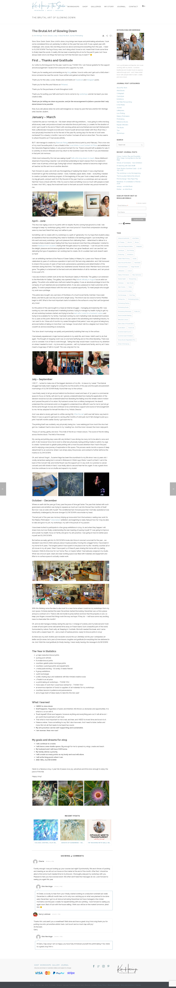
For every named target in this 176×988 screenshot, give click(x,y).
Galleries (96, 7)
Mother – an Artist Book (124, 189)
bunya (137, 242)
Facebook (79, 80)
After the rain (79, 414)
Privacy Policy (102, 985)
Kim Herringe (38, 35)
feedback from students (47, 246)
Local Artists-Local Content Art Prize (83, 145)
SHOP (36, 965)
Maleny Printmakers (123, 116)
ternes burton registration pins (126, 340)
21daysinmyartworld (123, 238)
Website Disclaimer (114, 985)
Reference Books (122, 122)
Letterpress (120, 110)
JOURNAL (65, 965)
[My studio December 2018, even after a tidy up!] (70, 594)
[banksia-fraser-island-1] (96, 793)
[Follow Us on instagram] (103, 966)
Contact (133, 7)
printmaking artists (133, 299)
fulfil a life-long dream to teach (82, 158)
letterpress (121, 270)
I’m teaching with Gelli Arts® (99, 842)
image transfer (135, 266)
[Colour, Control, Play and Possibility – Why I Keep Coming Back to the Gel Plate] (46, 829)
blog (69, 72)
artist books (135, 238)
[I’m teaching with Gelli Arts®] (99, 829)
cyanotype (121, 250)
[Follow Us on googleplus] (98, 966)
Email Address (123, 205)
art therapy (121, 242)
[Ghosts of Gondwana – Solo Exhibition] (72, 829)
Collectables (55, 520)
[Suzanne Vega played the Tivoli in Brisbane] (96, 484)
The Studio (120, 127)
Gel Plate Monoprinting (124, 102)
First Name (121, 212)
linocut (130, 270)
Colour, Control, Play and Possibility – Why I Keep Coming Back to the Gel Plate (46, 842)
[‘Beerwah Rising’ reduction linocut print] (70, 203)
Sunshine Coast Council (124, 331)
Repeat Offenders (122, 125)
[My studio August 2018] (70, 571)
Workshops (73, 7)
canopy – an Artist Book (124, 186)
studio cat (131, 327)
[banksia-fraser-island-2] (70, 793)
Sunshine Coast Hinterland (125, 336)
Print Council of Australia (125, 291)
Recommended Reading (124, 315)
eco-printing (130, 250)
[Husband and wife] (44, 363)
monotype (121, 283)
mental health (122, 279)
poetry (130, 287)
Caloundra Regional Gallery (125, 246)
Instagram (90, 80)
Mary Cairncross (136, 275)
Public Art (137, 311)
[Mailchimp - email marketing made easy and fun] (124, 223)
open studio (130, 283)
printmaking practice (123, 303)
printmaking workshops (124, 311)
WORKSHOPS (45, 965)
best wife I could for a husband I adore (88, 313)
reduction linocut (123, 319)
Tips (118, 130)
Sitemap (138, 985)
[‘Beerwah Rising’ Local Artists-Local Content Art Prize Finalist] (96, 203)
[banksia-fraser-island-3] (44, 793)
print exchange (122, 295)
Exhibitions (120, 99)
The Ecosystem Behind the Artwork (128, 176)
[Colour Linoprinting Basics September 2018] (44, 203)
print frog (132, 295)
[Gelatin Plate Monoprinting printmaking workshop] (70, 484)
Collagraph (120, 93)
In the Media (121, 105)
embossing (121, 254)
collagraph (139, 246)
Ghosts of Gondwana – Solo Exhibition (73, 842)
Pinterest (64, 85)
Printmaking (79, 35)
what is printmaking (123, 344)
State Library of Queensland (126, 323)
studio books (121, 327)
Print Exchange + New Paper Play (127, 179)
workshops (84, 94)
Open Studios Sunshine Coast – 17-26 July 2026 (129, 169)
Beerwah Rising (62, 143)
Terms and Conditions (127, 985)
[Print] (103, 35)
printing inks (121, 299)
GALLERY (56, 965)
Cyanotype (120, 96)
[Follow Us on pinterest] (108, 966)
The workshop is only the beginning (129, 173)
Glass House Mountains (124, 262)
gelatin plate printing (124, 258)
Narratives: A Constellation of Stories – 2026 (129, 182)
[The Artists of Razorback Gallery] (70, 363)
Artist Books (121, 90)
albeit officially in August (86, 280)
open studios (121, 287)
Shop (85, 7)
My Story (109, 7)
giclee (134, 258)
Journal (121, 7)
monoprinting (132, 279)
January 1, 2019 (52, 35)
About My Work (64, 35)
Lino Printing (121, 113)
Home (116, 21)
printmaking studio (123, 307)
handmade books (123, 266)
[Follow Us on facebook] (93, 966)
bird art (130, 242)
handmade (137, 262)
